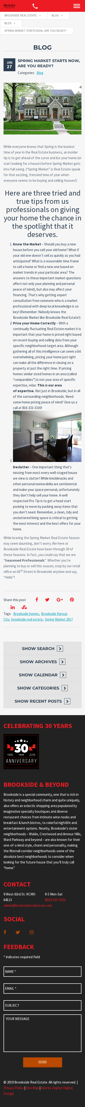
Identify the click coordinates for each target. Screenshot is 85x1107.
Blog (40, 73)
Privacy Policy (14, 1088)
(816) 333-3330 (55, 900)
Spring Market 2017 (59, 619)
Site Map (32, 1088)
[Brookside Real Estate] (9, 6)
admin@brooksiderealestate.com (28, 905)
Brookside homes (26, 613)
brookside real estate (27, 619)
